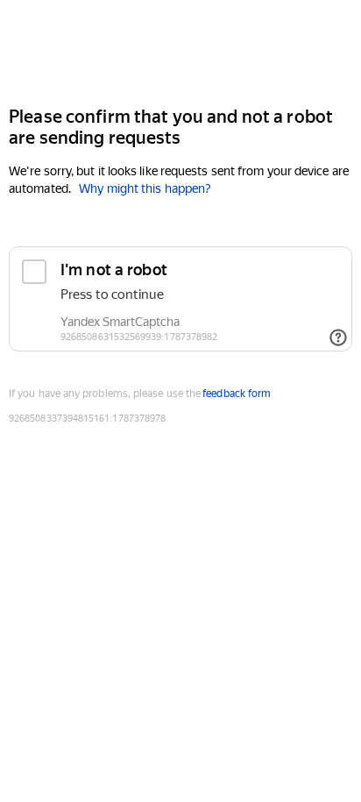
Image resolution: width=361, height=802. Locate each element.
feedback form (236, 393)
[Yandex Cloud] (180, 51)
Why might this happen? (145, 188)
